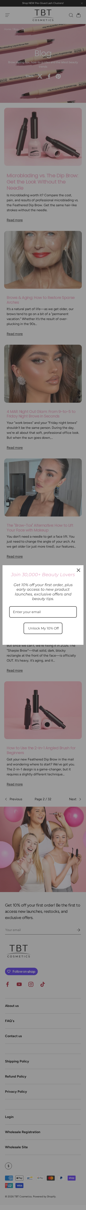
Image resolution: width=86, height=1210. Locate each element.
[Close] (78, 570)
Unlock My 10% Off (43, 628)
